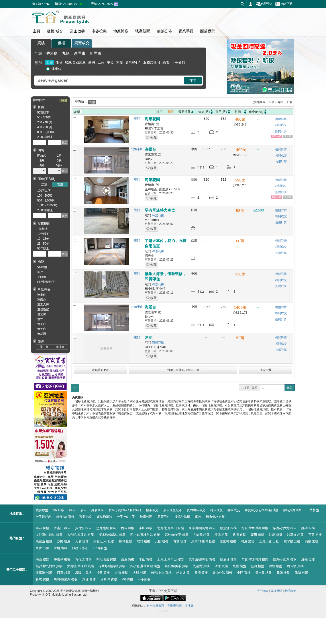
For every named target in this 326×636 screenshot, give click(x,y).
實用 (60, 184)
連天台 (41, 329)
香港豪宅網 (174, 605)
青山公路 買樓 (222, 572)
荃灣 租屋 (125, 541)
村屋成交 (216, 510)
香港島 (52, 53)
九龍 (66, 53)
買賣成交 (81, 43)
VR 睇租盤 (99, 548)
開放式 (41, 155)
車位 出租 (42, 548)
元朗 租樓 (161, 541)
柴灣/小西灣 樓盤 (285, 559)
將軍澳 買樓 (295, 566)
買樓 (41, 43)
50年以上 (43, 248)
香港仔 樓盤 (62, 559)
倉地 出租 (60, 548)
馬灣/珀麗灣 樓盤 (65, 579)
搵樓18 (189, 605)
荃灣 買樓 (201, 572)
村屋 (119, 62)
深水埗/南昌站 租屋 (112, 534)
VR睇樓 (42, 267)
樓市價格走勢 (215, 516)
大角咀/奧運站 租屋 (80, 534)
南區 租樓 (42, 528)
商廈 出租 (311, 541)
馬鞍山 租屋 (44, 541)
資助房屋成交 (196, 510)
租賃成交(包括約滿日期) (261, 510)
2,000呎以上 (45, 210)
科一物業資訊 (155, 605)
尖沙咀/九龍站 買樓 (49, 566)
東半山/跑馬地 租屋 (202, 528)
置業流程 (85, 516)
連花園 (41, 333)
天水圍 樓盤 (263, 572)
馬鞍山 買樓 (83, 572)
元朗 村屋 (301, 572)
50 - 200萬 (44, 117)
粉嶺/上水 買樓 (161, 572)
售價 (238, 112)
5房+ (59, 165)
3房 (59, 160)
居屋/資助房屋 (75, 62)
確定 (289, 387)
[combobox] (109, 81)
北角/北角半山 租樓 (170, 528)
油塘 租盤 (275, 534)
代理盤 (60, 347)
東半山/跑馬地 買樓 (202, 559)
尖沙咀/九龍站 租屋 (49, 534)
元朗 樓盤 (283, 572)
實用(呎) (221, 112)
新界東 (79, 53)
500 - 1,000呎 (46, 200)
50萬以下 (43, 112)
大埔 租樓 (81, 541)
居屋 (83, 510)
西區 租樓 (127, 528)
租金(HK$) (256, 112)
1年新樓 (42, 229)
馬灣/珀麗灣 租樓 (203, 541)
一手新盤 (178, 62)
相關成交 (281, 125)
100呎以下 (44, 190)
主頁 (36, 31)
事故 (198, 516)
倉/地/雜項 (133, 62)
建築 (44, 184)
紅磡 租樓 (308, 528)
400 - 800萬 (44, 127)
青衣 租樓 (180, 541)
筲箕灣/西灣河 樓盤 (255, 559)
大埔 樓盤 (121, 572)
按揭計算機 (182, 516)
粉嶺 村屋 (183, 572)
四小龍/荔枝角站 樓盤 (145, 566)
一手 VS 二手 (126, 516)
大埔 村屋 (139, 572)
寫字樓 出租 (292, 541)
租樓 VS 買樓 (65, 516)
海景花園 (158, 215)
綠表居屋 (97, 510)
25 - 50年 (43, 243)
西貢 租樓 (315, 534)
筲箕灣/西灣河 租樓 (255, 528)
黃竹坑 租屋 (83, 528)
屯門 (137, 118)
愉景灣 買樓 (108, 579)
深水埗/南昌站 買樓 (112, 566)
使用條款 (262, 590)
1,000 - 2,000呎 (47, 205)
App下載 (287, 3)
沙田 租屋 (63, 541)
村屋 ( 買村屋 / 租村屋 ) (125, 510)
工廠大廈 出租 (269, 541)
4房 (41, 165)
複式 (40, 319)
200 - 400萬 (44, 122)
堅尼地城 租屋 (106, 528)
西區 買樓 (127, 559)
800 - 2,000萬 (46, 132)
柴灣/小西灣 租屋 (285, 528)
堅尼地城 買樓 (106, 559)
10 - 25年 (43, 238)
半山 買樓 (145, 559)
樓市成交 (152, 510)
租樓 (61, 43)
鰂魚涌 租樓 (228, 528)
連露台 (41, 299)
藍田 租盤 (257, 534)
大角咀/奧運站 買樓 (80, 566)
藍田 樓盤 (257, 566)
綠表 (166, 62)
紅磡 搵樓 (308, 559)
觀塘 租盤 (239, 534)
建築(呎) (204, 112)
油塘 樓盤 (275, 566)
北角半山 (137, 149)
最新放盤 (184, 112)
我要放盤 (42, 510)
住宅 (58, 62)
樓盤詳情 (281, 119)
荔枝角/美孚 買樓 (176, 566)
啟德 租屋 (221, 534)
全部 (38, 53)
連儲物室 (43, 309)
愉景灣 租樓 (228, 541)
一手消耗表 (43, 516)
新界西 (95, 53)
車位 (110, 62)
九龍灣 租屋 (201, 534)
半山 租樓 (145, 528)
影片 (40, 272)
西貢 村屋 (63, 572)
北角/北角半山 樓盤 (170, 559)
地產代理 (146, 516)
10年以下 (43, 233)
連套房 (41, 314)
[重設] (63, 100)
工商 (101, 62)
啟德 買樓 (221, 566)
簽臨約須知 (104, 516)
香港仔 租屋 (62, 528)
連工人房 (43, 304)
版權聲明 (276, 590)
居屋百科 (163, 516)
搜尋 (193, 80)
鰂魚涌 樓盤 (228, 559)
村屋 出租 (247, 541)
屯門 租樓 (143, 541)
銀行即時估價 (46, 281)
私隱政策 (290, 590)
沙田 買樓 (103, 572)
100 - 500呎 (44, 195)
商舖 (91, 62)
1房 (59, 155)
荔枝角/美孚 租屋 (176, 534)
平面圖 (41, 277)
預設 (171, 112)
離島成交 (234, 510)
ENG (47, 4)
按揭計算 (281, 131)
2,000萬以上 (45, 137)
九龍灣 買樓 (201, 566)
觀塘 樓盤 (239, 566)
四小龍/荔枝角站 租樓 (145, 534)
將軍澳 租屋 (295, 534)
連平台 (41, 324)
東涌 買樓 (89, 579)
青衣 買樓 (42, 579)
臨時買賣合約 (292, 510)
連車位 (56, 69)
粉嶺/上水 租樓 (103, 541)
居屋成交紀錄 (172, 510)
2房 (41, 160)
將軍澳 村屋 (44, 572)
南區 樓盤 (42, 559)
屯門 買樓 (243, 572)
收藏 (153, 137)
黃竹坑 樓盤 (83, 559)
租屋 (72, 510)
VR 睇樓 (58, 510)
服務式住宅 (151, 62)
